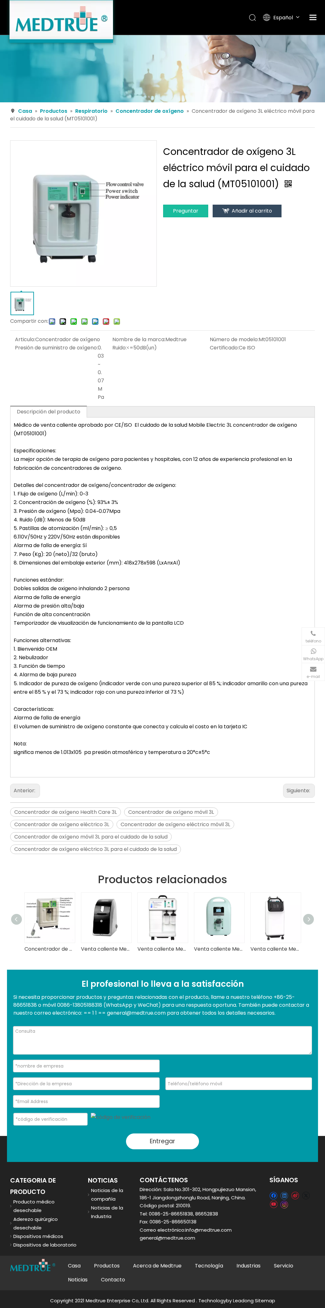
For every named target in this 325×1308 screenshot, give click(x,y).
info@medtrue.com (208, 1230)
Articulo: (25, 339)
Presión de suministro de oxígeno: (56, 347)
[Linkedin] (284, 1195)
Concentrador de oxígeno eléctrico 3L (61, 824)
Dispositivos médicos (38, 1236)
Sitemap (265, 1300)
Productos (107, 1265)
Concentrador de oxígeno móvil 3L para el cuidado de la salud (91, 836)
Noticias (78, 1279)
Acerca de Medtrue (157, 1265)
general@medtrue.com (167, 1238)
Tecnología (209, 1265)
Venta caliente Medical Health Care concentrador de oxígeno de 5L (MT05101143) (275, 949)
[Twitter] (306, 1195)
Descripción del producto (48, 411)
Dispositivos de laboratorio (44, 1244)
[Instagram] (284, 1204)
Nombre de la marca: (138, 339)
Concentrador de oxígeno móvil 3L (171, 812)
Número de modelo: (234, 339)
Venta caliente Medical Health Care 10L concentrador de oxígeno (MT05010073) (162, 949)
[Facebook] (273, 1195)
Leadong (243, 1300)
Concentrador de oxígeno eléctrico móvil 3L (175, 824)
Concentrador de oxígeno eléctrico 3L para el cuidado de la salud (95, 849)
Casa (74, 1265)
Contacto (113, 1279)
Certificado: (224, 347)
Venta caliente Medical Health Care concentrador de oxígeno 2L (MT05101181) (219, 949)
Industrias (248, 1265)
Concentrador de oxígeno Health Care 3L (65, 812)
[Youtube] (273, 1204)
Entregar (162, 1141)
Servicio (283, 1265)
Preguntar (185, 210)
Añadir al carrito (252, 210)
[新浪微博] (295, 1195)
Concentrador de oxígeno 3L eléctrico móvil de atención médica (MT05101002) (49, 949)
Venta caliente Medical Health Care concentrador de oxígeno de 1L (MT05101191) (106, 949)
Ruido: (119, 347)
